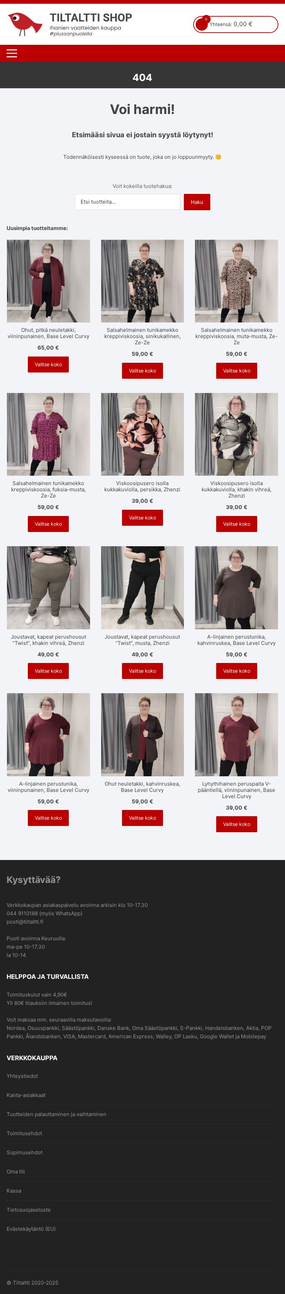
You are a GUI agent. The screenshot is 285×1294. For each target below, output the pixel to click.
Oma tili (16, 1171)
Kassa (14, 1190)
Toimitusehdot (24, 1133)
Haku (197, 202)
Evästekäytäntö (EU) (31, 1229)
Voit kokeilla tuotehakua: (142, 186)
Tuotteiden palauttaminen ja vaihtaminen (56, 1114)
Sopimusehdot (24, 1152)
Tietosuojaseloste (29, 1209)
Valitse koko (48, 364)
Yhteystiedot (22, 1076)
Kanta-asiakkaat (26, 1095)
